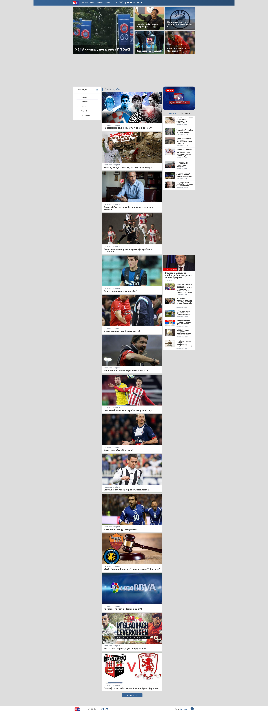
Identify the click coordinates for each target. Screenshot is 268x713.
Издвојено (172, 113)
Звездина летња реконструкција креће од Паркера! (128, 250)
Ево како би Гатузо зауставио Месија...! (126, 370)
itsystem (183, 709)
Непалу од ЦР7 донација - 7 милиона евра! (128, 167)
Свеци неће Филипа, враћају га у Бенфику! (128, 410)
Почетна (85, 3)
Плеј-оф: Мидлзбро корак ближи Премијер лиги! (131, 688)
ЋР (121, 3)
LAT (116, 3)
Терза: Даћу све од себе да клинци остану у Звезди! (128, 208)
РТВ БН (100, 3)
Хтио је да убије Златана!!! (118, 450)
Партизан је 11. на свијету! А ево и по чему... (128, 127)
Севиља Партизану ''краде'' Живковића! (126, 489)
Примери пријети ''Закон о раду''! (123, 608)
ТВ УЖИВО (85, 115)
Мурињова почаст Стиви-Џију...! (122, 331)
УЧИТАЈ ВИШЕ (132, 695)
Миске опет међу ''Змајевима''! (121, 529)
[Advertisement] (134, 70)
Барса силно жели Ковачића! (120, 291)
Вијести (92, 3)
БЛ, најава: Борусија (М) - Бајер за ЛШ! (125, 648)
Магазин (84, 102)
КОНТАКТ (107, 3)
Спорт (83, 106)
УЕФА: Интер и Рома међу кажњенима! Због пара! (132, 569)
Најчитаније (185, 113)
